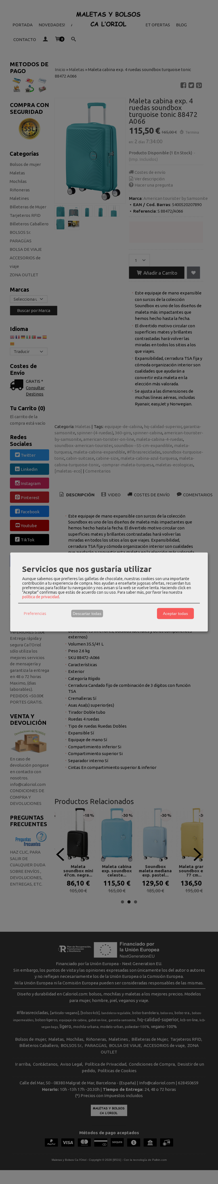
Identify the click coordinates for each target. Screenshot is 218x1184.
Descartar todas (87, 613)
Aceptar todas (175, 613)
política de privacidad (40, 596)
